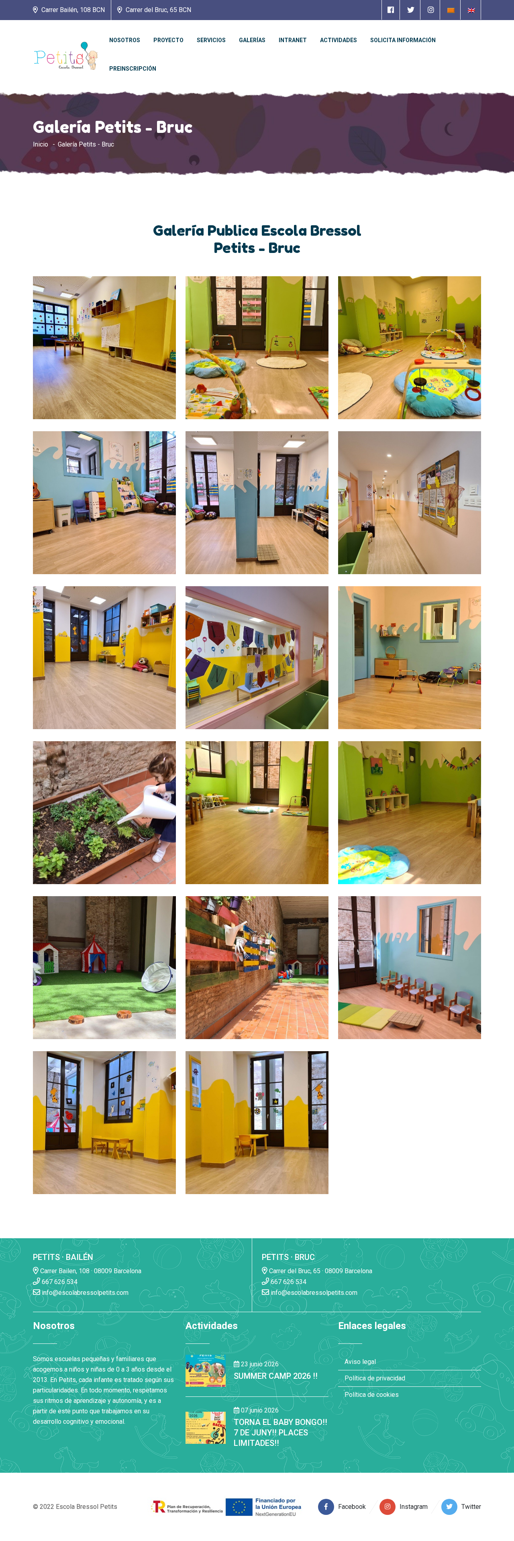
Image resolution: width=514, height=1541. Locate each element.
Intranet (293, 40)
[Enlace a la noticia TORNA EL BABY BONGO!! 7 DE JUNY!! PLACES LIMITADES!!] (206, 1427)
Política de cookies (372, 1394)
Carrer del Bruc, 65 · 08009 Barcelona (319, 1271)
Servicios (211, 40)
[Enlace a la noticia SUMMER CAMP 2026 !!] (206, 1370)
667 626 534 (59, 1282)
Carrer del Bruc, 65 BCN (157, 10)
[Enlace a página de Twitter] (410, 10)
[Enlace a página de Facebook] (391, 10)
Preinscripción (132, 68)
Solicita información (403, 40)
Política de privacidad (375, 1378)
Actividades (338, 40)
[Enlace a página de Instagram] (431, 10)
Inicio (40, 144)
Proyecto (168, 40)
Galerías (252, 40)
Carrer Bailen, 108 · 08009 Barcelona (90, 1271)
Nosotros (124, 40)
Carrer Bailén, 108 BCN (72, 10)
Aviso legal (360, 1362)
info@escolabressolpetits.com (84, 1292)
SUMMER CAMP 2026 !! (276, 1376)
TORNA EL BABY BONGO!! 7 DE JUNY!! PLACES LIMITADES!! (280, 1432)
